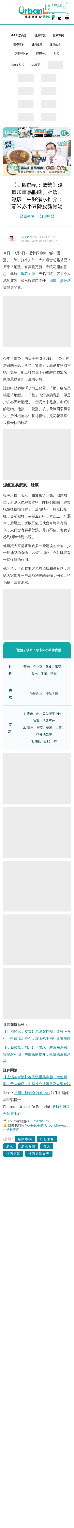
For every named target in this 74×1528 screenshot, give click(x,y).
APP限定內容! (18, 35)
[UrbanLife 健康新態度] (37, 12)
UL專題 (35, 64)
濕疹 (52, 281)
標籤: (8, 1139)
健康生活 (37, 44)
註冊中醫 (46, 216)
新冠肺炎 (41, 53)
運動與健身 (21, 53)
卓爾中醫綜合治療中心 (32, 1093)
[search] (67, 14)
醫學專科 (18, 44)
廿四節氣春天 (39, 1154)
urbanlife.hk (40, 1121)
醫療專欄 (58, 35)
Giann (29, 237)
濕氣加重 (28, 274)
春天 (46, 1146)
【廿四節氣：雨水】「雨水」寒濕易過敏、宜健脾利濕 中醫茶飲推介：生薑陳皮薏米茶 (37, 1054)
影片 (56, 53)
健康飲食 (55, 44)
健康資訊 (40, 35)
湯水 (9, 1146)
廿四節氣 (13, 1154)
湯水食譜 (28, 1146)
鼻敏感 (65, 281)
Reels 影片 (17, 64)
